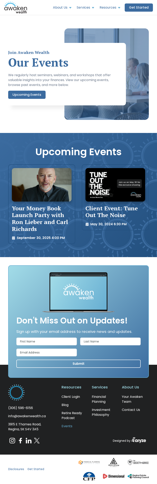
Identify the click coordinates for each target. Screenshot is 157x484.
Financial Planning (99, 399)
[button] (15, 7)
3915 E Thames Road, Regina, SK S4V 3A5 (24, 427)
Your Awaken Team (132, 399)
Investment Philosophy (101, 412)
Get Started (35, 469)
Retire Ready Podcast (72, 415)
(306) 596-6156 (20, 408)
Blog (65, 405)
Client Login (71, 396)
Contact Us (131, 409)
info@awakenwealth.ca (27, 416)
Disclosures (16, 469)
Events (67, 426)
